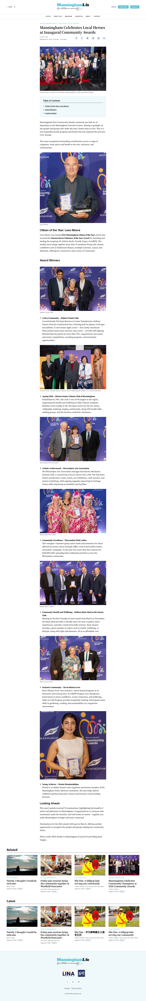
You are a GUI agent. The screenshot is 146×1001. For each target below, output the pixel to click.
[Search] (14, 7)
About (88, 16)
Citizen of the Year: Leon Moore (57, 106)
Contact (67, 988)
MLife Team (11, 886)
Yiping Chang (79, 886)
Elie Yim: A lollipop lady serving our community (87, 882)
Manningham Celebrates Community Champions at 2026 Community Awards (123, 883)
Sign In (113, 7)
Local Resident (74, 23)
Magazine (68, 16)
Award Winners (50, 110)
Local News (61, 23)
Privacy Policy (77, 988)
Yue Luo (56, 889)
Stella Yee (44, 37)
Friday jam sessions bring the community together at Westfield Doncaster (55, 883)
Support (135, 7)
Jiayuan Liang (46, 889)
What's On (58, 16)
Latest (48, 16)
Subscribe (123, 7)
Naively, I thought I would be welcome (22, 882)
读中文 (76, 929)
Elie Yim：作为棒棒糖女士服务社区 (90, 933)
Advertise (79, 16)
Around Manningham (47, 23)
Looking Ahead (50, 113)
